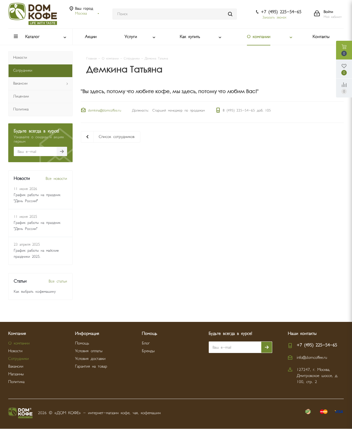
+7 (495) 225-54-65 (281, 12)
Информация (87, 333)
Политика (16, 382)
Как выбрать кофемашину (35, 292)
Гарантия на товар (91, 366)
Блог (146, 343)
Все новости (56, 179)
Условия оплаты (88, 351)
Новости (15, 351)
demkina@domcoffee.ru (104, 110)
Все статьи (58, 281)
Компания (17, 333)
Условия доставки (90, 359)
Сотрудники (18, 359)
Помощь (82, 343)
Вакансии (15, 366)
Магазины (16, 374)
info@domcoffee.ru (312, 357)
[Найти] (230, 14)
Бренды (148, 351)
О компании (19, 343)
